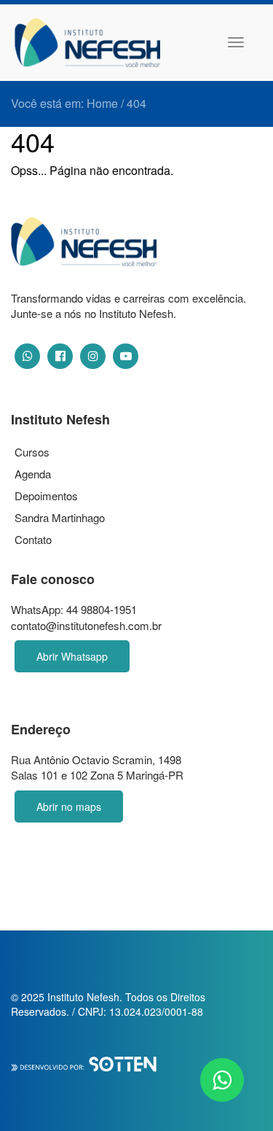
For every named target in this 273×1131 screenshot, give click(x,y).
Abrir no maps (68, 806)
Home (102, 103)
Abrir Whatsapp (72, 656)
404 (136, 103)
